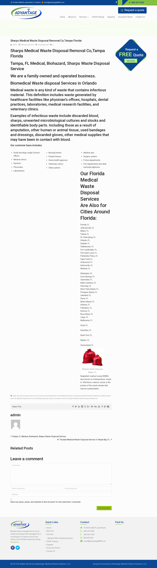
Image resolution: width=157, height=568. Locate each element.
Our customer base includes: (26, 145)
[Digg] (95, 406)
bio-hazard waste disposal (46, 396)
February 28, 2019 (27, 45)
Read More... (15, 542)
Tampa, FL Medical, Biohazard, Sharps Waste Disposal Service (39, 436)
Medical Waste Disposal (90, 396)
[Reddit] (82, 406)
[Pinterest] (91, 406)
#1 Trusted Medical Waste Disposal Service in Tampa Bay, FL (83, 439)
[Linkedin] (78, 406)
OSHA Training (52, 541)
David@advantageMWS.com (95, 541)
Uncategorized (97, 30)
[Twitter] (119, 2)
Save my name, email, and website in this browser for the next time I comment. (45, 502)
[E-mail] (108, 406)
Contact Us (51, 551)
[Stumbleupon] (99, 406)
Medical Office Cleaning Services (60, 538)
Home (87, 30)
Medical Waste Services (25, 398)
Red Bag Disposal (41, 398)
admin (15, 45)
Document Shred (53, 548)
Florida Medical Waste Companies (69, 396)
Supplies (50, 545)
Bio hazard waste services (26, 396)
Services (50, 534)
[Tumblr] (85, 406)
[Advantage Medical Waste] (26, 13)
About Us (50, 531)
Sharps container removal (58, 398)
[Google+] (88, 406)
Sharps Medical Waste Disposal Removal (83, 398)
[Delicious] (104, 406)
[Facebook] (116, 2)
